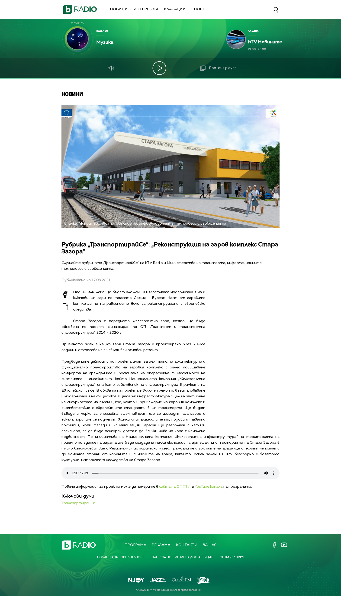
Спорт (198, 9)
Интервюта (145, 9)
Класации (175, 9)
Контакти (186, 545)
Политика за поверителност (120, 557)
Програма (135, 545)
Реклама (161, 545)
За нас (210, 545)
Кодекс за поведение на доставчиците (182, 557)
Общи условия (232, 557)
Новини (119, 9)
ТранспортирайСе (78, 503)
